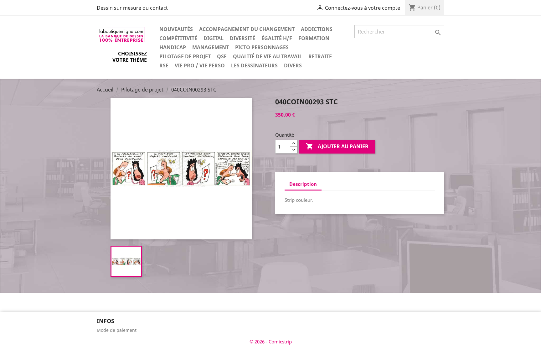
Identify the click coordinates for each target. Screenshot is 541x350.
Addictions (316, 29)
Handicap (172, 47)
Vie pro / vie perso (200, 65)
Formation (313, 38)
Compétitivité (178, 38)
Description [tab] (303, 184)
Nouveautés (176, 29)
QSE (222, 56)
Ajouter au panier (337, 146)
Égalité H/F (276, 38)
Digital (214, 38)
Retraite (320, 56)
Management (210, 47)
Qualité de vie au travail (267, 56)
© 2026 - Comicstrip (271, 341)
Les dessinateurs (254, 65)
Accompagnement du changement (247, 29)
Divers (293, 65)
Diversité (242, 38)
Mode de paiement (117, 330)
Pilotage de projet (185, 56)
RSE (163, 65)
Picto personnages (262, 47)
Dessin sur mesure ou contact (132, 7)
